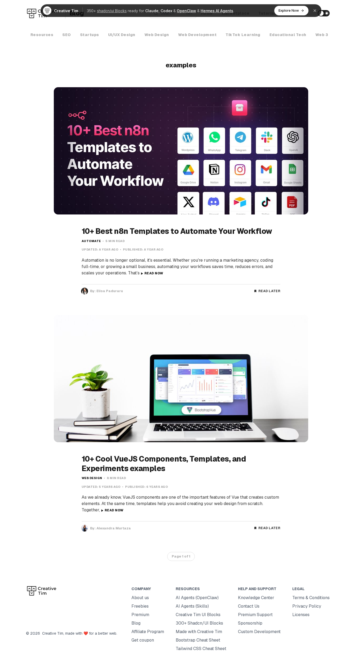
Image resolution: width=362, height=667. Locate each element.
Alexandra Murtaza (113, 528)
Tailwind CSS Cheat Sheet (201, 648)
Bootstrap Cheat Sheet (198, 640)
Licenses (301, 614)
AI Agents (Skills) (192, 606)
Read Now (153, 273)
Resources (42, 34)
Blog (135, 623)
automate (91, 241)
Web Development (197, 34)
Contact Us (248, 606)
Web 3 (321, 34)
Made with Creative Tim (199, 631)
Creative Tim (51, 633)
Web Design (156, 34)
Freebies (140, 606)
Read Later (269, 291)
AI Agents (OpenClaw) (197, 597)
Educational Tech (288, 34)
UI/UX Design (121, 34)
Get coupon (142, 640)
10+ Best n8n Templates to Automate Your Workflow (177, 231)
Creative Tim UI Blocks (198, 614)
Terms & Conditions (311, 597)
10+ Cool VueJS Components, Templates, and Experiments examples (164, 463)
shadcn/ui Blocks (112, 10)
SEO (66, 34)
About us (140, 597)
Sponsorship (250, 623)
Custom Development (259, 631)
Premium (140, 614)
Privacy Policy (306, 606)
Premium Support (255, 614)
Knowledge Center (256, 597)
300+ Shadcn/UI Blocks (199, 623)
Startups (89, 34)
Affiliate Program (147, 631)
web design (92, 478)
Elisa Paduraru (109, 291)
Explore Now (289, 10)
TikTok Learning (243, 34)
